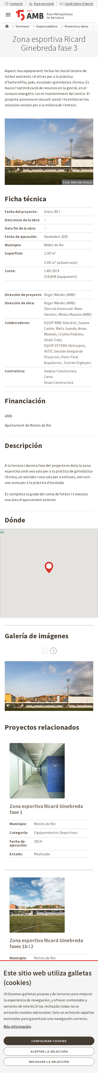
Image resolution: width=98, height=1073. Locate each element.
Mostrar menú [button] (8, 11)
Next (53, 651)
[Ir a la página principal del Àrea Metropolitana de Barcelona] (44, 15)
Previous (45, 651)
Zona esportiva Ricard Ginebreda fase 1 (46, 809)
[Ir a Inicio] (6, 25)
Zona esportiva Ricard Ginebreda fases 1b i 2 (46, 943)
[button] (14, 3)
